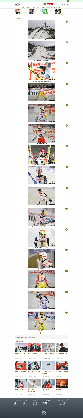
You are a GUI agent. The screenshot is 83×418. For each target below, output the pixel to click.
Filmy (24, 402)
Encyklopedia (15, 410)
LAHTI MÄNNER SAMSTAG (48, 353)
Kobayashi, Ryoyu (44, 406)
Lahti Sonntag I (45, 389)
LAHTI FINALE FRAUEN (20, 389)
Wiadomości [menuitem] (23, 7)
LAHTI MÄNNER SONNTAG (34, 353)
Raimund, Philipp (44, 412)
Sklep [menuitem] (54, 7)
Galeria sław (24, 407)
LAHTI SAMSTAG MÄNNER (62, 371)
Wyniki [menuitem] (30, 7)
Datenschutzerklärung (62, 404)
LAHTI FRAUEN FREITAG (20, 371)
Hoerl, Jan (43, 405)
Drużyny (24, 406)
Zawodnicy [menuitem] (38, 7)
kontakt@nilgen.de (33, 337)
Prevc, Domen (43, 411)
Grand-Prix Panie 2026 (35, 403)
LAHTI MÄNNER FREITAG (61, 353)
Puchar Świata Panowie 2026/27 (36, 406)
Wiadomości (15, 402)
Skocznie (15, 407)
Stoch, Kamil (43, 413)
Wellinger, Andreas (44, 415)
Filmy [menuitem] (51, 7)
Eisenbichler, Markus (44, 403)
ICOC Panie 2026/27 (35, 410)
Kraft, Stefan (43, 407)
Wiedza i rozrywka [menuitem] (47, 7)
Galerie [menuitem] (42, 7)
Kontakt (64, 402)
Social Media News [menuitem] (58, 7)
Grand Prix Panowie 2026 (36, 402)
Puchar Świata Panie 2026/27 (36, 407)
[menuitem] (63, 4)
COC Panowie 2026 (35, 404)
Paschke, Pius (43, 410)
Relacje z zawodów (16, 405)
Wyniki (15, 403)
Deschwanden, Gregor (44, 402)
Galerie (24, 403)
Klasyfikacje (15, 404)
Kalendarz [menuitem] (34, 7)
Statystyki (15, 406)
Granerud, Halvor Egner (44, 404)
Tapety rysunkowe (25, 405)
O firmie (64, 403)
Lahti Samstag (59, 389)
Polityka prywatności (34, 0)
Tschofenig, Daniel (44, 414)
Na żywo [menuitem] (27, 7)
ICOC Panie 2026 (35, 405)
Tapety (24, 404)
